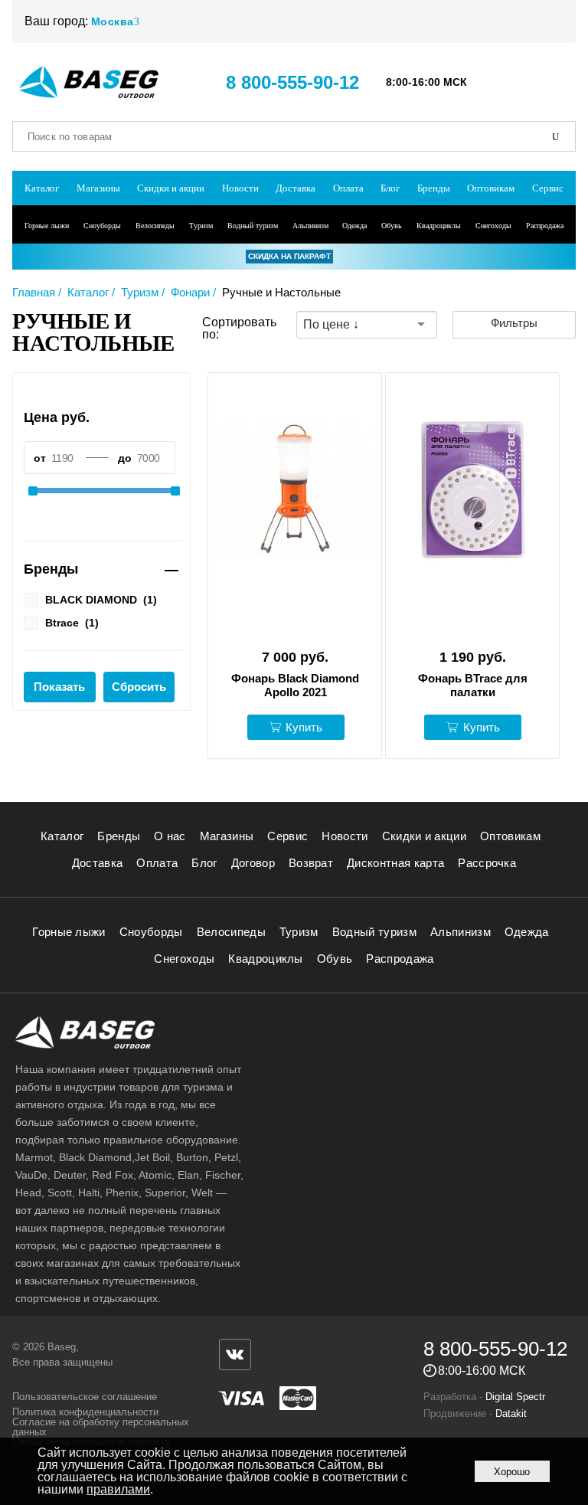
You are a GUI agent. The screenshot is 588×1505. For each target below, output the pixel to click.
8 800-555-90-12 (292, 82)
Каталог (41, 188)
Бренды (433, 188)
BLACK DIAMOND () (101, 599)
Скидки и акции (170, 188)
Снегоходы (493, 225)
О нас (170, 836)
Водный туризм (252, 225)
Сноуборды (102, 225)
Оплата (348, 188)
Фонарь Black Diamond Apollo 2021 (295, 685)
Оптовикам (490, 188)
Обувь (391, 225)
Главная (33, 292)
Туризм (201, 225)
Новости (240, 188)
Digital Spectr (515, 1396)
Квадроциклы (438, 225)
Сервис (548, 188)
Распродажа (545, 225)
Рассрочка (487, 863)
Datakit (511, 1413)
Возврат (311, 863)
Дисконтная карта (395, 863)
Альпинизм (310, 225)
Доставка (295, 188)
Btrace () (72, 622)
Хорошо (512, 1471)
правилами (118, 1489)
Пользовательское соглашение (84, 1397)
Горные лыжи (46, 225)
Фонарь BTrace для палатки (473, 685)
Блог (390, 188)
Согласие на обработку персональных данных (100, 1427)
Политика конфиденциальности (85, 1412)
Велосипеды (155, 225)
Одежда (354, 225)
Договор (253, 863)
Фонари (190, 292)
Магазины (98, 188)
